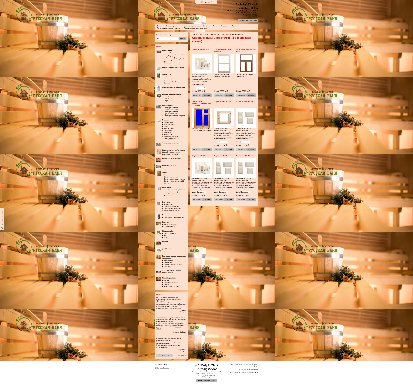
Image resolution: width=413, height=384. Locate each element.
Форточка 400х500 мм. (244, 102)
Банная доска (169, 128)
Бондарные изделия (171, 282)
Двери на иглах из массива (173, 175)
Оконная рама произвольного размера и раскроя (201, 103)
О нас (215, 26)
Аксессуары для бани (171, 286)
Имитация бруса (170, 124)
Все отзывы (180, 355)
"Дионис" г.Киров (170, 61)
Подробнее (196, 95)
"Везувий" (167, 53)
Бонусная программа (191, 26)
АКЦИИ (233, 26)
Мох (165, 237)
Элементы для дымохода (173, 81)
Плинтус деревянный (171, 139)
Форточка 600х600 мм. (200, 49)
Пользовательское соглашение (168, 28)
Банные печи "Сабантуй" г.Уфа (175, 59)
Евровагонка (168, 122)
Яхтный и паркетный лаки (173, 264)
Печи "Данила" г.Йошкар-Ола (174, 55)
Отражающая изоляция (172, 208)
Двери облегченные (171, 177)
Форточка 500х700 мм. (244, 156)
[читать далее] (175, 308)
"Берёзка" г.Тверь (170, 57)
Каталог (160, 26)
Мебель (166, 280)
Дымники (167, 83)
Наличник (167, 132)
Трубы (166, 77)
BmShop (255, 372)
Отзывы (224, 26)
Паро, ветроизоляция (171, 206)
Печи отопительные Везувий (174, 217)
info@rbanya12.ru (164, 364)
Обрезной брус (169, 226)
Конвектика (168, 63)
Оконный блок (169, 194)
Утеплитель (168, 204)
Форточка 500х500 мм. (200, 156)
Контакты (206, 26)
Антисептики (168, 260)
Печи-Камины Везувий (172, 97)
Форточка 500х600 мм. (222, 156)
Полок (166, 126)
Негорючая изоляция (171, 210)
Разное (166, 284)
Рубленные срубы (170, 224)
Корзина (206, 2)
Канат (166, 235)
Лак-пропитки (168, 262)
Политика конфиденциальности (195, 28)
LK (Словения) (169, 101)
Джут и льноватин (170, 233)
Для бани (167, 266)
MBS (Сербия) (169, 99)
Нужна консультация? (2, 218)
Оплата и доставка (173, 26)
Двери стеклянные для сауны (174, 179)
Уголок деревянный (171, 136)
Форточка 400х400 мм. (222, 102)
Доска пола (168, 130)
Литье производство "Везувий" (174, 115)
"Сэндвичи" (168, 79)
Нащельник (168, 134)
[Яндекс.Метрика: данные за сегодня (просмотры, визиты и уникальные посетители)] (162, 368)
